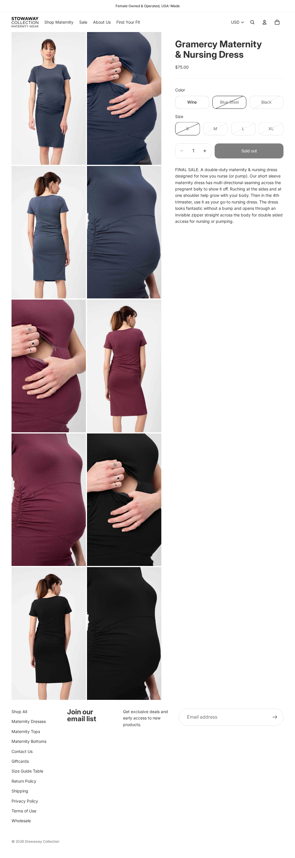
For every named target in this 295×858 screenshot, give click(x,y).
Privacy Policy (25, 801)
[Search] (252, 22)
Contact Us (22, 751)
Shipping (20, 790)
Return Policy (24, 781)
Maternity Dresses (29, 721)
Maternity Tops (26, 731)
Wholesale (21, 820)
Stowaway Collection (42, 841)
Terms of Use (24, 810)
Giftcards (20, 761)
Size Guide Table (27, 771)
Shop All (19, 711)
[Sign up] (275, 717)
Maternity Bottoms (29, 741)
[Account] (264, 22)
